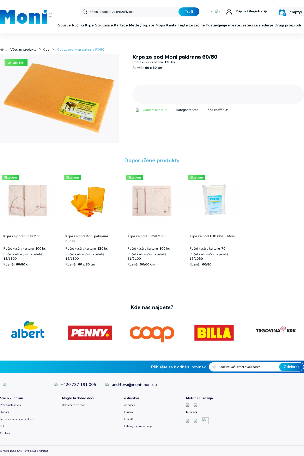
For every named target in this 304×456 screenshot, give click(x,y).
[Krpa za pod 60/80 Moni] (28, 200)
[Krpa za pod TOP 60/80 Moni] (214, 200)
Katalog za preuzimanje (138, 426)
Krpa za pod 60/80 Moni (22, 236)
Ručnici (78, 25)
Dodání (4, 412)
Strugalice (104, 25)
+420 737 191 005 (78, 384)
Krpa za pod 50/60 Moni (146, 236)
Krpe (89, 25)
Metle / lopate (141, 25)
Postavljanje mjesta (223, 25)
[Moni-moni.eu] (26, 17)
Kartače (121, 25)
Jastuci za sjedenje (257, 25)
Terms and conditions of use (17, 419)
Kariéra (128, 412)
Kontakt (128, 419)
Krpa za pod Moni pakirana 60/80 (86, 238)
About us (129, 405)
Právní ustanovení (11, 405)
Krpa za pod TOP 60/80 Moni (212, 236)
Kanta (171, 25)
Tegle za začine (191, 25)
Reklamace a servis (73, 405)
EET (2, 426)
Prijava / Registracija (252, 11)
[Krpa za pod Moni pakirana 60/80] (90, 200)
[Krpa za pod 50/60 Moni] (152, 200)
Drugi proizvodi (288, 25)
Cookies (5, 433)
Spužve (64, 25)
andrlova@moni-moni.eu (134, 384)
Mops (160, 25)
